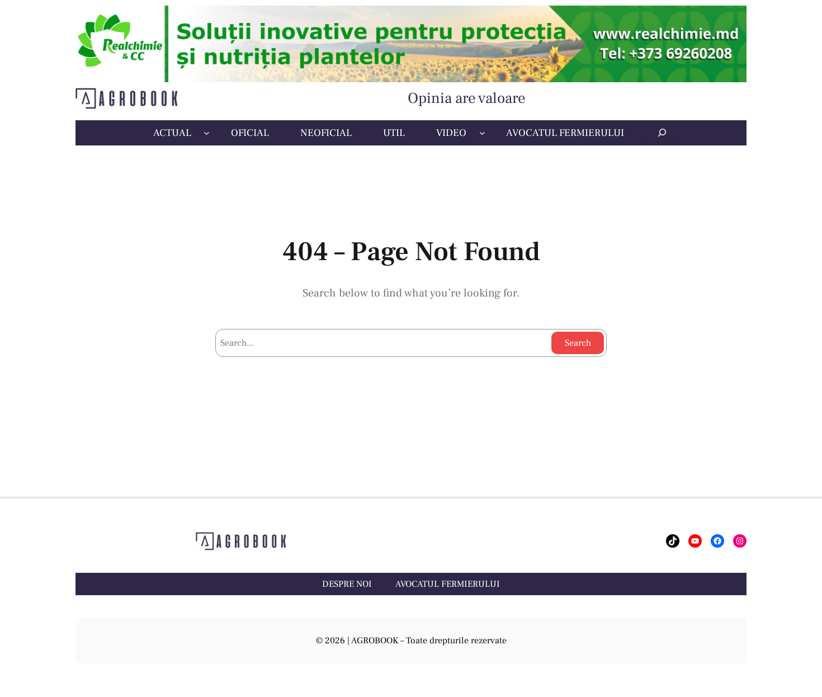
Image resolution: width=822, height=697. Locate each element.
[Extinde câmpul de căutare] (662, 132)
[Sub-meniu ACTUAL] (207, 133)
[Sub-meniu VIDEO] (482, 133)
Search (578, 342)
